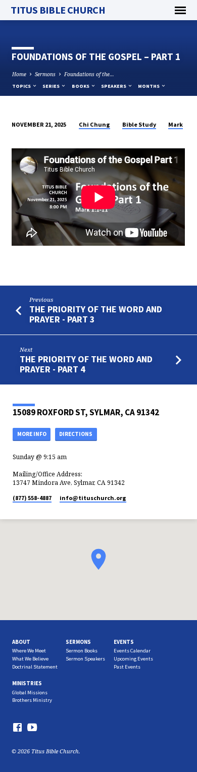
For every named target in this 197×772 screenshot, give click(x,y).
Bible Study (139, 124)
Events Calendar (132, 650)
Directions (75, 433)
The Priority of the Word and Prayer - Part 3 (95, 314)
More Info (31, 433)
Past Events (127, 667)
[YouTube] (32, 727)
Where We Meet (29, 650)
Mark (175, 124)
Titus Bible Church (58, 10)
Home (19, 74)
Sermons (45, 74)
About (21, 641)
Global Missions (29, 692)
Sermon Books (81, 650)
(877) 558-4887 (32, 498)
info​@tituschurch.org (93, 498)
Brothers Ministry (32, 700)
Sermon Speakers (85, 658)
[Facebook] (17, 727)
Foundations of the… (89, 74)
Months (149, 86)
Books (81, 86)
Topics (22, 86)
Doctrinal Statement (35, 667)
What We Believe (30, 658)
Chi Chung (94, 124)
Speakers (114, 86)
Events (124, 641)
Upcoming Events (133, 658)
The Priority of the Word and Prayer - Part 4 (86, 364)
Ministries (27, 683)
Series (51, 86)
